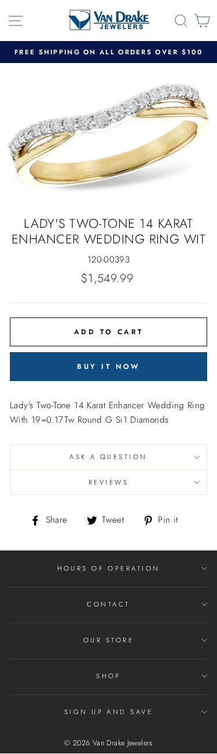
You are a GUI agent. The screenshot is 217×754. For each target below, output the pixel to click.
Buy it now (108, 366)
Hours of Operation (108, 568)
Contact (108, 604)
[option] (108, 52)
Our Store (108, 640)
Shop (108, 676)
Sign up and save (108, 711)
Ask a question (108, 456)
